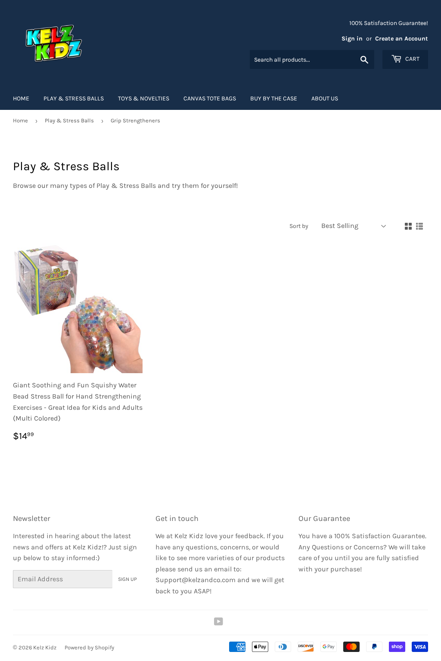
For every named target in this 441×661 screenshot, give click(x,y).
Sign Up (127, 579)
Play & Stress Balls (73, 98)
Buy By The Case (273, 98)
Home (21, 98)
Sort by (298, 226)
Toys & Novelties (143, 98)
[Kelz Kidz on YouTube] (218, 622)
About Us (324, 98)
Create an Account (401, 38)
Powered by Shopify (89, 647)
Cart (411, 58)
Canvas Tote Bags (209, 98)
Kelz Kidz (44, 647)
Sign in (352, 38)
